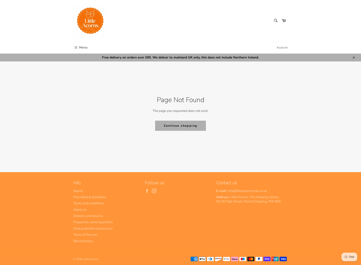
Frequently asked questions (93, 222)
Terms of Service (85, 234)
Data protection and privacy (93, 228)
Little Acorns (90, 259)
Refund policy (83, 241)
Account (282, 47)
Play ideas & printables (89, 197)
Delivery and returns (88, 216)
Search (78, 191)
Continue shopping (180, 126)
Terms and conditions (88, 203)
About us (79, 209)
